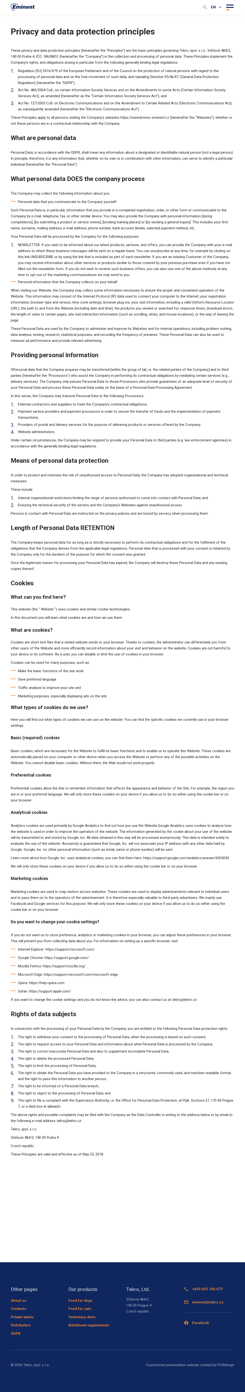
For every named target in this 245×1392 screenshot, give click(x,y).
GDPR (16, 1333)
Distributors (21, 1325)
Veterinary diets (81, 1317)
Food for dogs (80, 1300)
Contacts (18, 1309)
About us (18, 1300)
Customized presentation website (172, 1365)
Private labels (22, 1317)
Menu (229, 7)
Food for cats (79, 1309)
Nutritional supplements (88, 1325)
